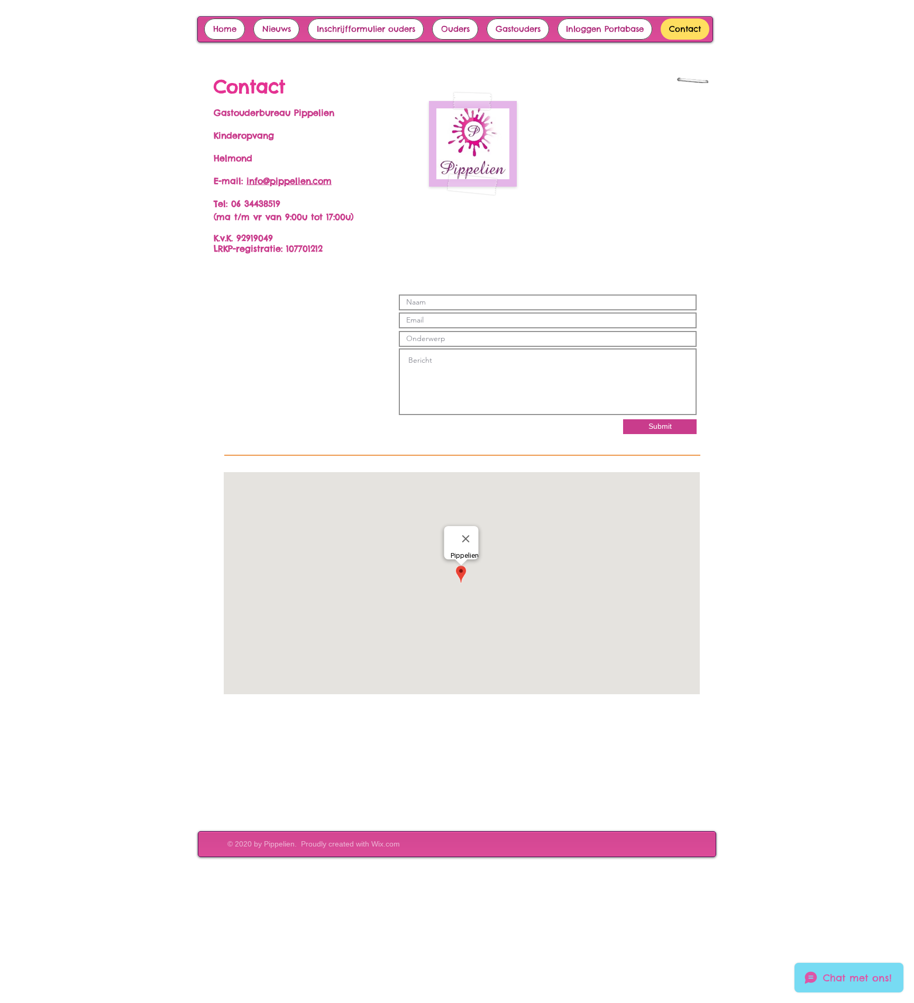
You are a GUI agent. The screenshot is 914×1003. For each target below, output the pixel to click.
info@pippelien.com (289, 181)
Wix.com (385, 844)
